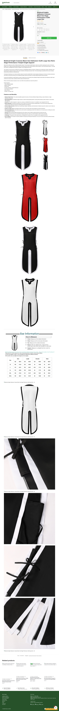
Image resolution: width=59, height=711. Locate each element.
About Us (3, 701)
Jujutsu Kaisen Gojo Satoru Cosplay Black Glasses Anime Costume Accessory (22, 679)
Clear (38, 35)
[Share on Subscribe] (46, 52)
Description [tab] (25, 57)
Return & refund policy (5, 697)
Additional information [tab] (32, 57)
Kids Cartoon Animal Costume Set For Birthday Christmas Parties (8, 681)
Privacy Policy (4, 699)
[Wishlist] (13, 664)
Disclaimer (4, 704)
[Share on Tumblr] (45, 52)
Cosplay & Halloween (8, 9)
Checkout (55, 3)
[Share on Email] (43, 52)
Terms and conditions (5, 698)
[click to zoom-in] (18, 26)
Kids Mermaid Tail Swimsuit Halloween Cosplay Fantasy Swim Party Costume (35, 678)
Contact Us (4, 703)
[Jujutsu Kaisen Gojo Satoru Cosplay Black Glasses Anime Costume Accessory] (22, 669)
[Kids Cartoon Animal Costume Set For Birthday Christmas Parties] (8, 670)
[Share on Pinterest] (41, 52)
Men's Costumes (39, 655)
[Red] (41, 25)
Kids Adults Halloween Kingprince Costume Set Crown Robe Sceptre (49, 679)
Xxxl (48, 29)
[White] (44, 25)
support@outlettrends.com (37, 697)
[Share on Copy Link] (48, 52)
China (38, 33)
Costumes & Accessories (15, 9)
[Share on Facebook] (38, 52)
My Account (50, 3)
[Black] (38, 25)
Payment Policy (4, 700)
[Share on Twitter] (39, 52)
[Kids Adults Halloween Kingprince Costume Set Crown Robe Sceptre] (50, 669)
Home (3, 9)
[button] (40, 37)
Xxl (45, 29)
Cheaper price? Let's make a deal (51, 709)
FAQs (3, 702)
